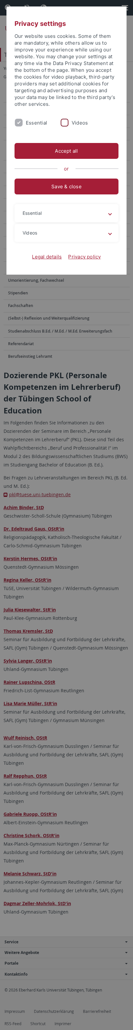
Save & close (66, 186)
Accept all (66, 151)
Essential (36, 123)
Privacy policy (84, 257)
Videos (80, 123)
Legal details (47, 257)
